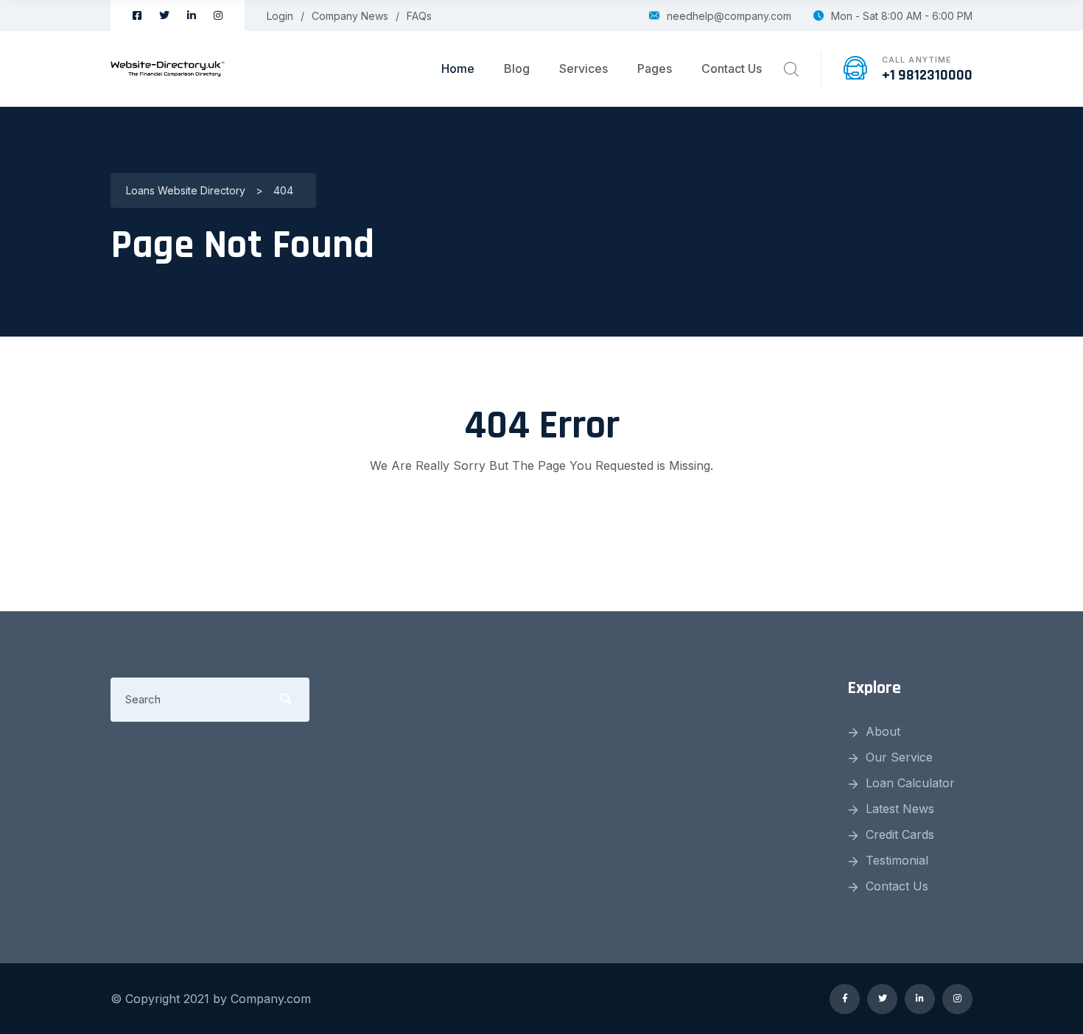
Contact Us (731, 68)
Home (457, 68)
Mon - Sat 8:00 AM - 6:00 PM (901, 16)
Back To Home (541, 524)
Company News (350, 16)
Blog (517, 68)
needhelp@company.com (729, 16)
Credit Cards (900, 834)
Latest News (900, 808)
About (883, 731)
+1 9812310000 (927, 75)
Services (583, 68)
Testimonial (897, 860)
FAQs (419, 16)
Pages (654, 68)
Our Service (899, 757)
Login (280, 16)
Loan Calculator (910, 783)
